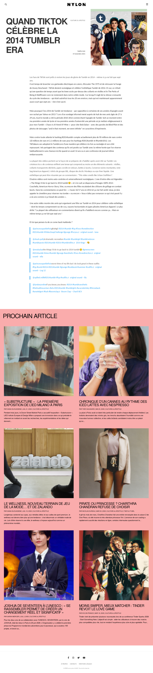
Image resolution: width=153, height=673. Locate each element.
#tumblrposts (38, 243)
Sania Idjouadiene (14, 409)
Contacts (73, 664)
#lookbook (72, 267)
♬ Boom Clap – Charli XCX (70, 292)
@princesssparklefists (42, 229)
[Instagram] (73, 658)
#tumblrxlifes (67, 243)
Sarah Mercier (13, 616)
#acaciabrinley (83, 288)
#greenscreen (88, 250)
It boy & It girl (128, 511)
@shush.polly (38, 239)
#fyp (74, 229)
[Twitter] (78, 658)
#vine (46, 253)
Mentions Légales (85, 664)
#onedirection (88, 229)
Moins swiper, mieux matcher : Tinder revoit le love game (111, 607)
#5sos (78, 229)
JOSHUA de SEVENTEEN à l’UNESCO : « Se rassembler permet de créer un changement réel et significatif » (37, 609)
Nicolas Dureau (88, 511)
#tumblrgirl (75, 239)
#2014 (61, 229)
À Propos (64, 664)
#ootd (39, 267)
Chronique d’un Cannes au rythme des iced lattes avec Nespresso (113, 403)
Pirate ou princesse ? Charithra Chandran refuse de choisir (108, 505)
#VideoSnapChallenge (53, 232)
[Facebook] (68, 658)
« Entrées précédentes (8, 635)
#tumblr (67, 229)
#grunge (66, 232)
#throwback (95, 288)
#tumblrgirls (71, 288)
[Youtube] (84, 658)
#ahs (52, 288)
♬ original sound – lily (77, 278)
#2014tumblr (38, 232)
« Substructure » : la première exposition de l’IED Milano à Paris (33, 403)
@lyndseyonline (39, 285)
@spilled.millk (39, 278)
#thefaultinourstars (41, 288)
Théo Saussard (88, 409)
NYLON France (88, 613)
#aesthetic (68, 253)
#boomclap (54, 292)
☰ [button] (147, 4)
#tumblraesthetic (80, 285)
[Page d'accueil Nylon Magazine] (76, 4)
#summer (81, 267)
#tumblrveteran (87, 239)
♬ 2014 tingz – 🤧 (81, 243)
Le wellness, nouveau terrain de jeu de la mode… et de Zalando (37, 505)
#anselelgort (38, 292)
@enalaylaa (38, 250)
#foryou (74, 232)
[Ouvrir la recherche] (6, 4)
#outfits (89, 267)
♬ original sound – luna (88, 232)
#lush (46, 292)
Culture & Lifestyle (41, 409)
